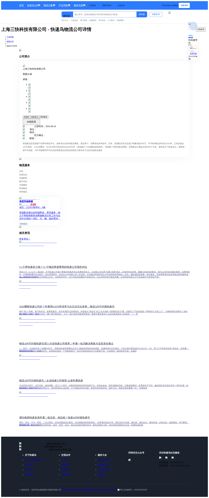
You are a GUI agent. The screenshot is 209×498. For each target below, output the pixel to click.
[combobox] (76, 13)
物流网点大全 (104, 465)
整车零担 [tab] (23, 181)
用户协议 (65, 465)
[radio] (107, 86)
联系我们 (29, 475)
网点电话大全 (104, 470)
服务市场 (78, 5)
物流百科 (102, 475)
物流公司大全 (104, 460)
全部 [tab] (21, 171)
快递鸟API (32, 5)
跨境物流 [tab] (23, 188)
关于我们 (29, 465)
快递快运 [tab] (23, 175)
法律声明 (65, 470)
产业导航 (63, 5)
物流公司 (10, 41)
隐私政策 (65, 475)
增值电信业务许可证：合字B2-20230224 (98, 490)
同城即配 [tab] (23, 178)
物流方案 (48, 5)
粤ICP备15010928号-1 (70, 490)
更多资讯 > (24, 239)
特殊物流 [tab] (23, 192)
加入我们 (29, 470)
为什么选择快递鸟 (33, 460)
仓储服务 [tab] (23, 185)
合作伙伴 (65, 460)
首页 (21, 5)
